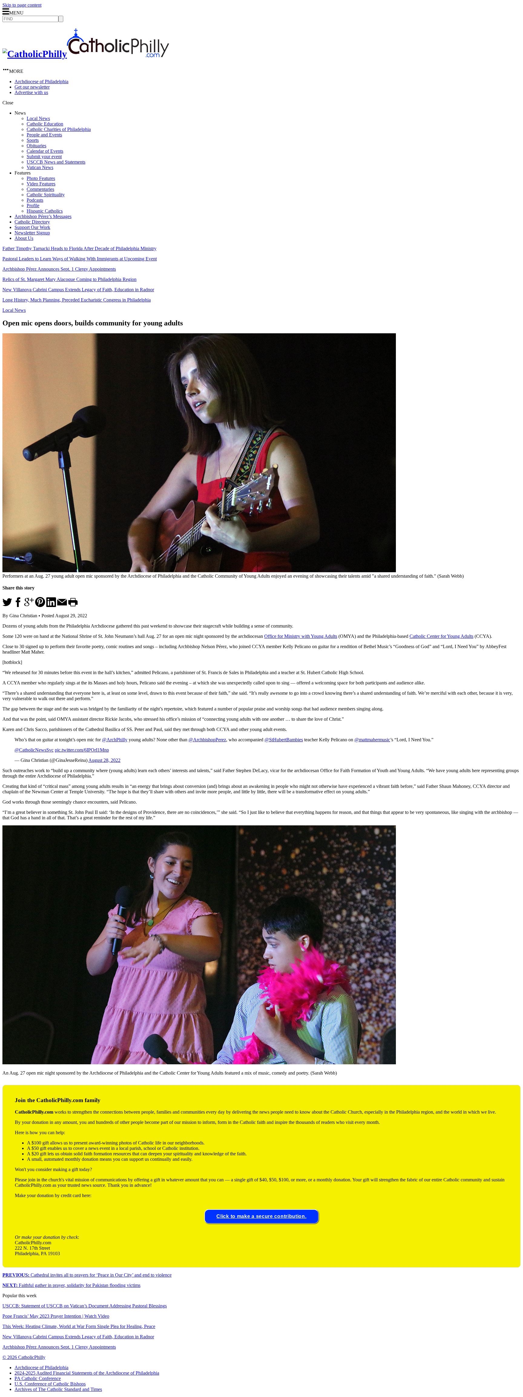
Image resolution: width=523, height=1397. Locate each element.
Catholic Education (45, 123)
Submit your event (44, 156)
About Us (24, 238)
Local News (38, 118)
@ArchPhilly (114, 739)
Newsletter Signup (32, 232)
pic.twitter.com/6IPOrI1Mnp (82, 749)
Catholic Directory (32, 221)
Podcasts (35, 200)
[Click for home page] (85, 53)
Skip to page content (21, 5)
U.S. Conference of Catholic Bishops (50, 1383)
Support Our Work (32, 227)
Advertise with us (31, 92)
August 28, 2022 (104, 760)
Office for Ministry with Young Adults (300, 636)
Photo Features (41, 178)
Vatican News (40, 167)
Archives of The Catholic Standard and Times (58, 1389)
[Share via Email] (62, 605)
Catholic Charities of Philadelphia (59, 129)
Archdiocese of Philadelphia (41, 81)
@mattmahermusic (372, 739)
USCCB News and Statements (56, 162)
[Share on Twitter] (7, 605)
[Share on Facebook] (18, 605)
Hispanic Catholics (45, 211)
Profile (33, 205)
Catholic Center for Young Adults (441, 636)
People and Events (44, 134)
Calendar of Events (45, 151)
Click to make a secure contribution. (261, 1216)
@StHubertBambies (284, 739)
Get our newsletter (32, 87)
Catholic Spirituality (46, 194)
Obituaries (36, 145)
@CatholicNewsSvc (34, 749)
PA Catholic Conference (38, 1378)
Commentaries (40, 189)
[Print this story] (73, 605)
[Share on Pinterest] (40, 605)
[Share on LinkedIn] (51, 605)
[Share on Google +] (29, 605)
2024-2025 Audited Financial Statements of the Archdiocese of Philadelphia (87, 1373)
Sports (33, 140)
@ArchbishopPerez (207, 739)
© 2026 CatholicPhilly (23, 1357)
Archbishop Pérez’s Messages (43, 216)
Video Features (41, 183)
